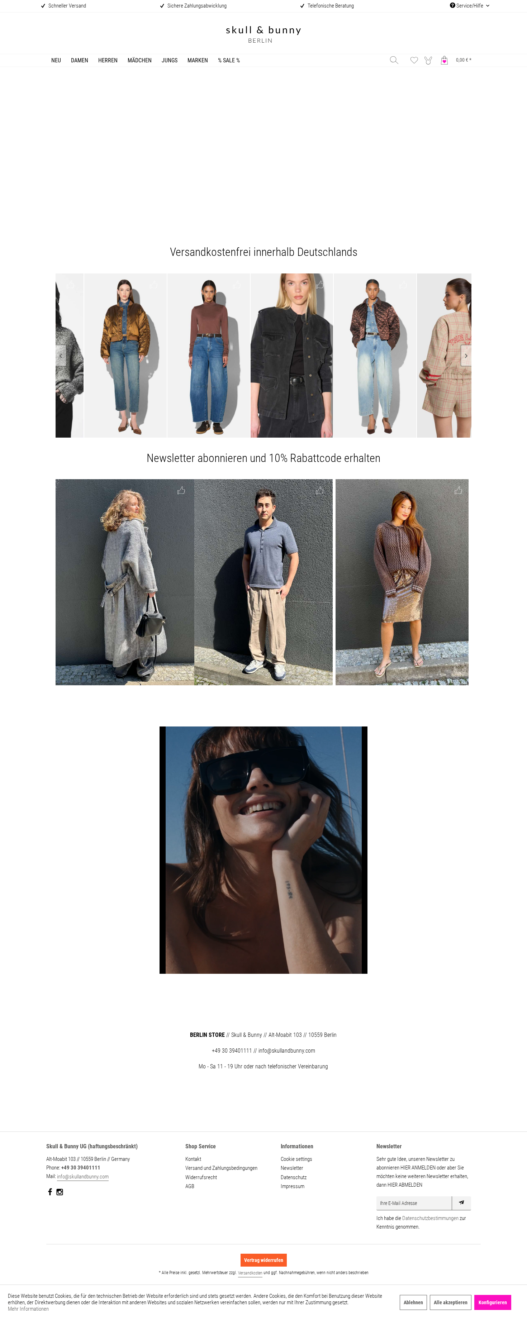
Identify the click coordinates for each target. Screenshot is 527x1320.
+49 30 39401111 (80, 1167)
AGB (189, 1186)
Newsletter (292, 1168)
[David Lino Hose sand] (263, 582)
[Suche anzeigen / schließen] (394, 60)
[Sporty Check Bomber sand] (389, 355)
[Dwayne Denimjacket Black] (223, 355)
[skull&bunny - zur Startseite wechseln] (263, 35)
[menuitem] (56, 60)
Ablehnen (413, 1302)
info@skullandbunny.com (83, 1176)
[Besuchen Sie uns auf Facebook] (50, 1193)
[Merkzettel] (414, 60)
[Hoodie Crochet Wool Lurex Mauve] (402, 582)
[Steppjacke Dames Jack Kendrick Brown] (306, 355)
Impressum (292, 1186)
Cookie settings (296, 1159)
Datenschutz (294, 1177)
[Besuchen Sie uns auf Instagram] (60, 1193)
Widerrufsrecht (201, 1177)
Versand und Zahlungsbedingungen (221, 1168)
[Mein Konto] (430, 60)
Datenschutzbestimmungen (430, 1218)
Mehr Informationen (28, 1309)
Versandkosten (250, 1273)
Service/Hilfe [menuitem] (469, 6)
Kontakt (193, 1159)
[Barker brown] (140, 355)
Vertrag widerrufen (263, 1260)
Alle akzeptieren (450, 1302)
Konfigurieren (493, 1302)
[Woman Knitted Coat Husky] (125, 582)
